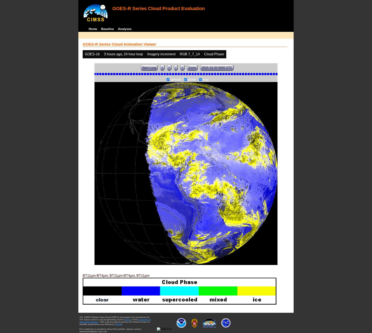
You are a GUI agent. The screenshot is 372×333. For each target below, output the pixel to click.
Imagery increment (161, 54)
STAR (118, 324)
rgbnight (175, 79)
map (206, 79)
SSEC (128, 319)
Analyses (125, 29)
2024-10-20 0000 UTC (217, 67)
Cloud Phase (214, 54)
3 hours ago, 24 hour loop (123, 54)
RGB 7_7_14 (190, 54)
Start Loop (149, 67)
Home (93, 29)
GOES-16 (92, 54)
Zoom (192, 67)
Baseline (107, 29)
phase (192, 79)
